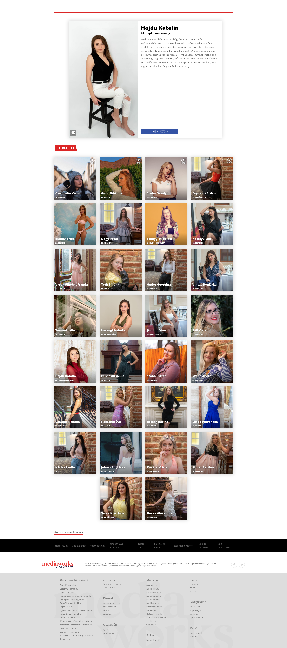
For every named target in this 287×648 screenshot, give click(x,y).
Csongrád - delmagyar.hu (72, 599)
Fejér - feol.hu (66, 607)
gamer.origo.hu (153, 596)
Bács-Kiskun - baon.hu (70, 585)
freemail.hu (195, 607)
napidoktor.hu (152, 603)
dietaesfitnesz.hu (154, 614)
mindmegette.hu (154, 607)
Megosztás (160, 131)
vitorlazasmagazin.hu (156, 617)
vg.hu (105, 629)
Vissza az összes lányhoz (68, 532)
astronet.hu (151, 585)
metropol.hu (195, 584)
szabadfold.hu (109, 607)
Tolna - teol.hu (66, 639)
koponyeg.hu (196, 610)
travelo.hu (151, 610)
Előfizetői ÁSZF (159, 545)
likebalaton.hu (153, 599)
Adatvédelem (97, 545)
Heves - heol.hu (67, 617)
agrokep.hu (108, 633)
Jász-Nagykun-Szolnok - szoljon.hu (76, 621)
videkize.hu (151, 621)
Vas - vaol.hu (109, 580)
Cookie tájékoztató (205, 545)
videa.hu (194, 614)
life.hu (193, 587)
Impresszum (61, 545)
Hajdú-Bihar (65, 148)
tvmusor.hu (151, 624)
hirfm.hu (194, 636)
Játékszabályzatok (183, 545)
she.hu (193, 591)
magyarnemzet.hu (111, 603)
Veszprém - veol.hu (112, 584)
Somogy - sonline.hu (69, 632)
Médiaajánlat (78, 545)
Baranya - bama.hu (69, 589)
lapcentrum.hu (196, 617)
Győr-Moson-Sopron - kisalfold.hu (76, 610)
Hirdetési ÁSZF (141, 545)
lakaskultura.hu (153, 592)
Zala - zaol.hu (109, 587)
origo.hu (107, 614)
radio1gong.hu (197, 633)
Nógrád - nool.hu (68, 628)
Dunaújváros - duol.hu (70, 603)
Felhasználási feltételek (115, 545)
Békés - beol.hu (67, 592)
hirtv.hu (106, 610)
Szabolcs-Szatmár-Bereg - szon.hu (76, 635)
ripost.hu (194, 580)
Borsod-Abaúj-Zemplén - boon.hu (75, 596)
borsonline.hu (152, 640)
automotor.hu (152, 589)
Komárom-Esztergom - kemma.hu (76, 624)
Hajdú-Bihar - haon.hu (70, 614)
